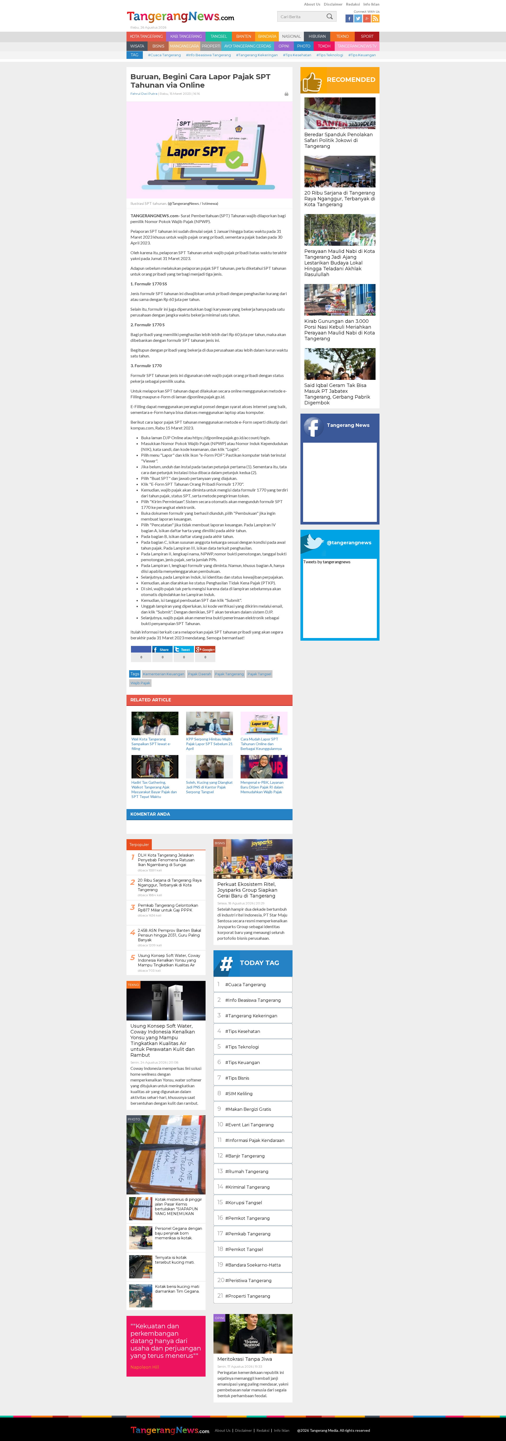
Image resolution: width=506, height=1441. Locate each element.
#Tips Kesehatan (297, 55)
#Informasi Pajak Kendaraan (250, 1140)
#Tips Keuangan (362, 55)
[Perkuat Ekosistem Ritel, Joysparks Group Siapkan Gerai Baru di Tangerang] (253, 858)
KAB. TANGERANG (186, 36)
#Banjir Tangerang (241, 1155)
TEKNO (342, 36)
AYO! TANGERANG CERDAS (247, 46)
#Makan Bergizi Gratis (244, 1108)
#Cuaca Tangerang (164, 55)
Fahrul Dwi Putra (143, 94)
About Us (312, 4)
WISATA (137, 46)
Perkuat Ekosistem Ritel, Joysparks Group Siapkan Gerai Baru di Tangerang (247, 890)
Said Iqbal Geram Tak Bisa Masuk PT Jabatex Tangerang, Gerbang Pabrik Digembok (337, 394)
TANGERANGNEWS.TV (357, 46)
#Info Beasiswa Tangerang (208, 55)
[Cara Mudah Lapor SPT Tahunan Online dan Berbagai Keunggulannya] (264, 722)
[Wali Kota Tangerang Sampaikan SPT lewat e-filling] (155, 722)
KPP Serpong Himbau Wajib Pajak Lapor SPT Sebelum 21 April (209, 744)
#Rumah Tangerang (243, 1171)
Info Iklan (371, 4)
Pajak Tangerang (229, 674)
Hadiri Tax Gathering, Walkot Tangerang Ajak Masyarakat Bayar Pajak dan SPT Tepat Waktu (154, 789)
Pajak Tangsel (259, 674)
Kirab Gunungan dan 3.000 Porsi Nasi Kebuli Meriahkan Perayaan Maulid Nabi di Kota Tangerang (339, 330)
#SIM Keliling (235, 1093)
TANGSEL (219, 36)
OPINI (284, 46)
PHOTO (303, 46)
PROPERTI (211, 46)
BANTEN (243, 36)
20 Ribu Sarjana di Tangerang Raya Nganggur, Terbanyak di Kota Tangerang (339, 198)
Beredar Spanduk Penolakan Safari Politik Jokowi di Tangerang (338, 140)
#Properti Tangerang (243, 1295)
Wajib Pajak (140, 683)
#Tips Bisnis (233, 1077)
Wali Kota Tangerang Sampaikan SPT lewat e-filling (151, 744)
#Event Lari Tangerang (245, 1124)
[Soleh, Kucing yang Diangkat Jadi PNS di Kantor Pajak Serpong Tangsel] (209, 766)
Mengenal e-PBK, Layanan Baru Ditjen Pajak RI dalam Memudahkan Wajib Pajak (262, 787)
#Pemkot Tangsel (240, 1249)
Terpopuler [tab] (139, 844)
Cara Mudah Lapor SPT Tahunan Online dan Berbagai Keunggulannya (261, 744)
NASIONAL (291, 36)
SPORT (367, 36)
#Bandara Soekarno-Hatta (249, 1264)
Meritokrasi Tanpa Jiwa (244, 1359)
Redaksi (353, 4)
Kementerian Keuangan (163, 674)
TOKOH (324, 46)
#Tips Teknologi (330, 55)
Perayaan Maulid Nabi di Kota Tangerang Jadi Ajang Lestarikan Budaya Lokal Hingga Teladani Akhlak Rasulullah (339, 262)
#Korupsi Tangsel (239, 1202)
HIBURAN (317, 36)
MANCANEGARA (184, 46)
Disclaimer (333, 4)
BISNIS (158, 46)
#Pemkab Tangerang (244, 1233)
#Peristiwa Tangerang (244, 1280)
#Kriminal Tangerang (243, 1186)
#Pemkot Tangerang (243, 1217)
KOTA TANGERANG (146, 36)
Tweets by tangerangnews (327, 561)
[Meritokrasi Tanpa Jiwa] (253, 1333)
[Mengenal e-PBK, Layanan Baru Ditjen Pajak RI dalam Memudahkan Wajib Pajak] (264, 766)
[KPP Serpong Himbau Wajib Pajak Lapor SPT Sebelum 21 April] (209, 722)
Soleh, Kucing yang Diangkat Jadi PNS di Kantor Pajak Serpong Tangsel (209, 787)
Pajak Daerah (199, 674)
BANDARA (267, 36)
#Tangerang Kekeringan (257, 55)
